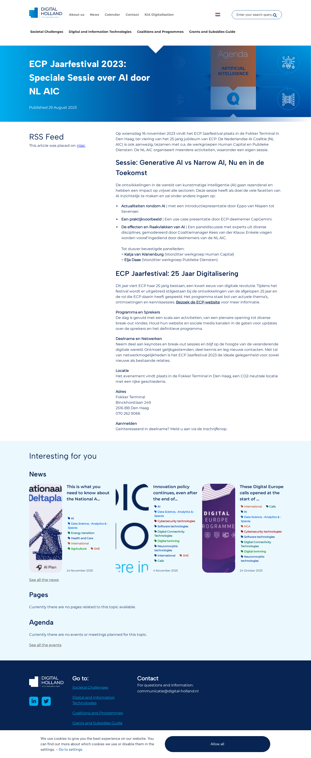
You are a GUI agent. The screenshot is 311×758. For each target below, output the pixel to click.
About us (76, 15)
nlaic (81, 145)
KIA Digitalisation (159, 15)
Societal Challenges (46, 32)
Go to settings (70, 749)
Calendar (112, 15)
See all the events (45, 645)
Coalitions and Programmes (160, 32)
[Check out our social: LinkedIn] (33, 701)
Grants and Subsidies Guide (212, 32)
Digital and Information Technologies (100, 32)
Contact (132, 15)
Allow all (217, 744)
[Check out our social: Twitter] (46, 701)
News (94, 15)
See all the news (44, 580)
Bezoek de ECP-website (198, 302)
